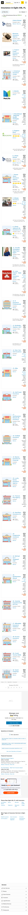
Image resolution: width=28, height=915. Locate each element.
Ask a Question (15, 734)
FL (5, 682)
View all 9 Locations (24, 203)
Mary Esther (23, 803)
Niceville (17, 802)
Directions (19, 40)
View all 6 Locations (24, 136)
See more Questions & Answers (14, 751)
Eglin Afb (9, 682)
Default (23, 12)
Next (21, 687)
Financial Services (21, 134)
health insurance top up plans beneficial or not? (12, 748)
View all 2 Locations (24, 580)
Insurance (15, 22)
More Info (19, 23)
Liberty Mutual (17, 20)
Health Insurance (5, 816)
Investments (8, 770)
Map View (6, 11)
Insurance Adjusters (12, 819)
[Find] (22, 2)
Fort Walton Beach (3, 803)
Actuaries (21, 816)
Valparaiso (10, 805)
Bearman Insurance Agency (16, 35)
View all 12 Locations (24, 276)
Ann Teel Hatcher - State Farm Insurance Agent (12, 767)
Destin (9, 802)
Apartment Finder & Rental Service (13, 761)
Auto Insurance (20, 22)
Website (14, 23)
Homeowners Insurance (22, 819)
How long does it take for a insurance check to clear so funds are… (14, 739)
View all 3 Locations (24, 96)
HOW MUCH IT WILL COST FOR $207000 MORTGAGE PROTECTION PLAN (14, 744)
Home (2, 682)
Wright (23, 805)
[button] (26, 2)
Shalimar (3, 805)
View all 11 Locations (24, 373)
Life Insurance (20, 231)
